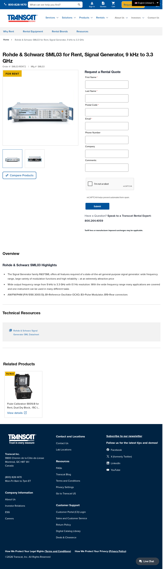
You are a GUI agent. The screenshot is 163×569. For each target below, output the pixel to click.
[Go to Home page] (22, 18)
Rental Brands (60, 31)
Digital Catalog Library (68, 531)
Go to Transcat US (66, 493)
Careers (9, 518)
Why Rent (8, 31)
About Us (119, 17)
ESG (7, 512)
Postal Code (91, 105)
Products (84, 17)
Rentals (100, 17)
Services (50, 17)
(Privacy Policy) (117, 551)
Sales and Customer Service (71, 518)
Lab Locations (63, 449)
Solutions (67, 17)
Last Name (90, 91)
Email (88, 119)
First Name (90, 77)
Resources (82, 31)
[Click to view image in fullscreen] (40, 107)
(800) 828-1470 (13, 477)
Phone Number (92, 132)
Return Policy (63, 524)
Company (90, 146)
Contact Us (153, 17)
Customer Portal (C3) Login (71, 512)
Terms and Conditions (68, 480)
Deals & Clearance (66, 537)
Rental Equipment (33, 31)
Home (6, 39)
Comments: (91, 160)
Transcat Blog (63, 474)
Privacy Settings (65, 487)
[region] (81, 394)
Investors (136, 17)
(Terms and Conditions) (58, 551)
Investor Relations (15, 505)
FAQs (59, 468)
